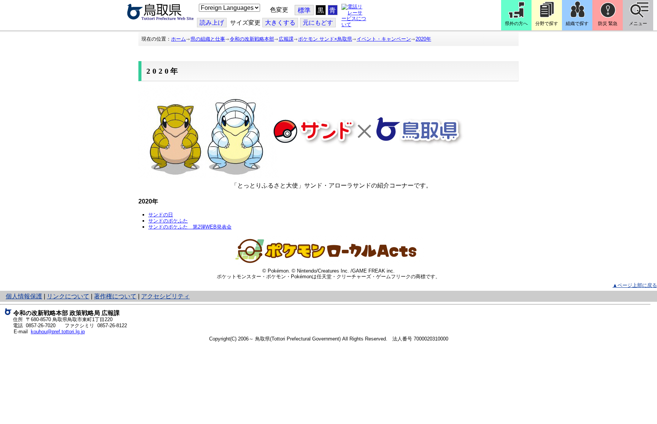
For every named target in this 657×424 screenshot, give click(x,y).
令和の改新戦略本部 (252, 39)
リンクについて (68, 296)
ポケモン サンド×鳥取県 (325, 39)
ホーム (178, 39)
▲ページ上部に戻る (635, 285)
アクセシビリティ (165, 296)
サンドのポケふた (168, 221)
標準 (304, 10)
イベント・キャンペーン (384, 39)
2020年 (423, 39)
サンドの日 (160, 215)
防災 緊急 (607, 23)
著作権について (115, 296)
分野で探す (546, 23)
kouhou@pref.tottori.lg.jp (58, 331)
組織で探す (577, 23)
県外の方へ (516, 23)
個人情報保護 (24, 296)
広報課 (286, 39)
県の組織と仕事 (207, 39)
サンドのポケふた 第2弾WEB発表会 (190, 227)
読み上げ (212, 22)
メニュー (638, 23)
